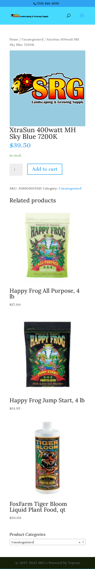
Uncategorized (32, 39)
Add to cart (44, 169)
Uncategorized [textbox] (46, 542)
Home (14, 39)
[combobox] (48, 542)
